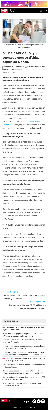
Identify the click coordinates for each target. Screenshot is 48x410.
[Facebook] (34, 401)
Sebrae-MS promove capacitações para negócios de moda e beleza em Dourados (23, 347)
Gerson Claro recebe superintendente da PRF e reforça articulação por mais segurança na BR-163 (22, 372)
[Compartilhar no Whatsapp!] (13, 69)
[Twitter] (39, 401)
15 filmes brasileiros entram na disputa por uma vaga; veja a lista (23, 359)
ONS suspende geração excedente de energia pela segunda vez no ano (23, 328)
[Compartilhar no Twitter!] (35, 67)
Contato (32, 407)
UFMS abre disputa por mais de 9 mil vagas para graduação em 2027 (21, 384)
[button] (41, 11)
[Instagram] (43, 401)
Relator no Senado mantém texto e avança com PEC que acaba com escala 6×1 (23, 378)
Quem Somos (19, 407)
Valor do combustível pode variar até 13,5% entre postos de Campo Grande (22, 341)
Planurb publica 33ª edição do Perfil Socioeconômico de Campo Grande (23, 366)
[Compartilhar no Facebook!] (13, 67)
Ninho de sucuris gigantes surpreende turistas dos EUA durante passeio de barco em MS (22, 334)
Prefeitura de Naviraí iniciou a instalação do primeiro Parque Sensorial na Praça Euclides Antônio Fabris (23, 353)
